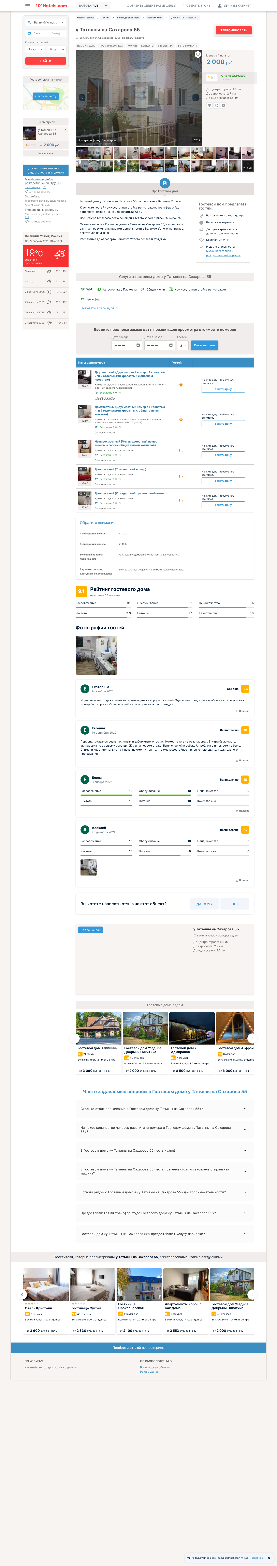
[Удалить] (65, 130)
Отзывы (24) (165, 46)
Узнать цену (223, 389)
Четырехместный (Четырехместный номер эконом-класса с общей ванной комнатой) (126, 443)
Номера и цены (86, 46)
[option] (139, 98)
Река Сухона (149, 1371)
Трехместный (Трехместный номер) (120, 469)
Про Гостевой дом (111, 46)
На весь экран (91, 930)
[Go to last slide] (75, 1038)
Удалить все (46, 153)
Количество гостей (36, 42)
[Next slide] (252, 1038)
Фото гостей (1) (188, 46)
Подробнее (256, 1557)
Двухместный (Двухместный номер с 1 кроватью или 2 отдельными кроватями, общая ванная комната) (130, 410)
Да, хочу (204, 904)
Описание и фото (105, 397)
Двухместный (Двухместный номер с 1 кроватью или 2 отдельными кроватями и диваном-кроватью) (130, 375)
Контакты (147, 46)
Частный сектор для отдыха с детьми (51, 1367)
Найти (45, 61)
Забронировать (233, 30)
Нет (235, 904)
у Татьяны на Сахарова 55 (47, 131)
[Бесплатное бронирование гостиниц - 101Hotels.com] (51, 5)
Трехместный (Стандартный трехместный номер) (131, 493)
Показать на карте (133, 38)
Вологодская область (155, 1367)
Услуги (132, 46)
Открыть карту (45, 96)
